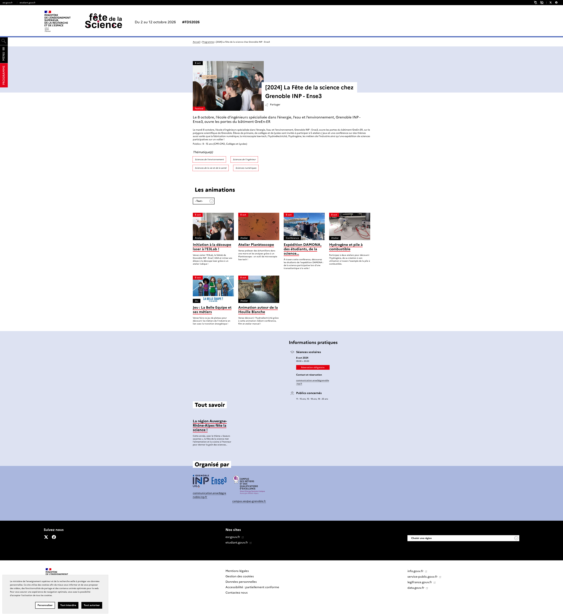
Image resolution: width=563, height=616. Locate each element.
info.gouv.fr (415, 571)
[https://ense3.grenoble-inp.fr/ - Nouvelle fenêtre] (210, 482)
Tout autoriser (92, 605)
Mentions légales (237, 571)
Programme (208, 42)
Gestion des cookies (239, 576)
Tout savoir (282, 455)
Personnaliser (45, 605)
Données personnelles (241, 581)
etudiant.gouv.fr (27, 2)
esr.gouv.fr (7, 2)
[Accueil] (63, 21)
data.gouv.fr (416, 587)
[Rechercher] (4, 41)
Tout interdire (68, 605)
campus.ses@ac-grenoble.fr (249, 501)
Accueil (196, 42)
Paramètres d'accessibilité (542, 2)
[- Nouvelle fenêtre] (552, 3)
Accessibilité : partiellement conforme (252, 587)
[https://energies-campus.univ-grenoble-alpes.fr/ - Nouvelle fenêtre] (249, 486)
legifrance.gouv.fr (420, 582)
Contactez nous (236, 592)
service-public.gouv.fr (422, 576)
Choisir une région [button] (421, 538)
